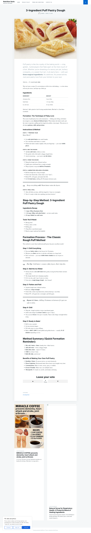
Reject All (17, 527)
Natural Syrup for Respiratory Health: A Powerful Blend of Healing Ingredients (60, 510)
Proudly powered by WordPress (39, 530)
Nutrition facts (9, 2)
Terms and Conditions (38, 2)
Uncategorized (26, 394)
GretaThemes (55, 530)
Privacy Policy (26, 2)
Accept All (26, 527)
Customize (9, 527)
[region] (17, 523)
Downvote (58, 381)
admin (42, 13)
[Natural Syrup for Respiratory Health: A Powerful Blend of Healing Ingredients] (62, 454)
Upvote (33, 381)
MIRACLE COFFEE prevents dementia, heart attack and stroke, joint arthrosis (27, 455)
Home (18, 2)
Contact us (49, 2)
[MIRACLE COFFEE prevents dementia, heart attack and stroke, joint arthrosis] (29, 426)
